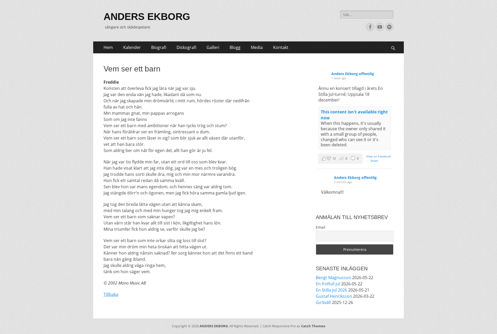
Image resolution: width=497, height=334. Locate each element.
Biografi (158, 47)
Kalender (132, 47)
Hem (108, 47)
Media (257, 47)
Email (320, 227)
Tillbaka (111, 294)
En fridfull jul (328, 284)
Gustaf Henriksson (334, 296)
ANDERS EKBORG (147, 16)
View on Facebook (378, 156)
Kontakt (280, 47)
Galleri (213, 47)
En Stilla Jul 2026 (331, 290)
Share (374, 161)
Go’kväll (323, 302)
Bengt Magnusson (333, 277)
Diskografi (186, 47)
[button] (340, 158)
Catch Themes (313, 326)
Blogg (235, 47)
